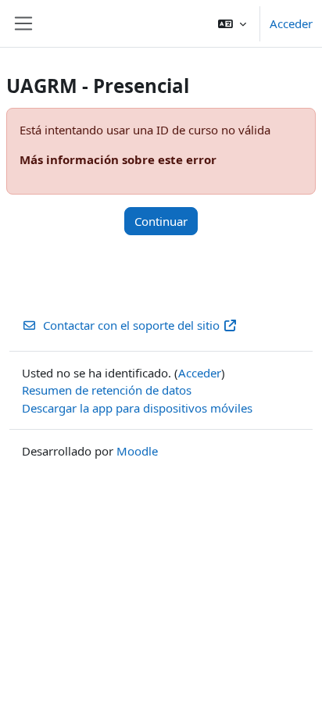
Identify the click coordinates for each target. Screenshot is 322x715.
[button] (232, 23)
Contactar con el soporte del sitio (131, 325)
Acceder (291, 23)
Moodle (137, 451)
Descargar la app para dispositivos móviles (137, 408)
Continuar (161, 221)
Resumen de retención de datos (106, 390)
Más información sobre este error (118, 159)
